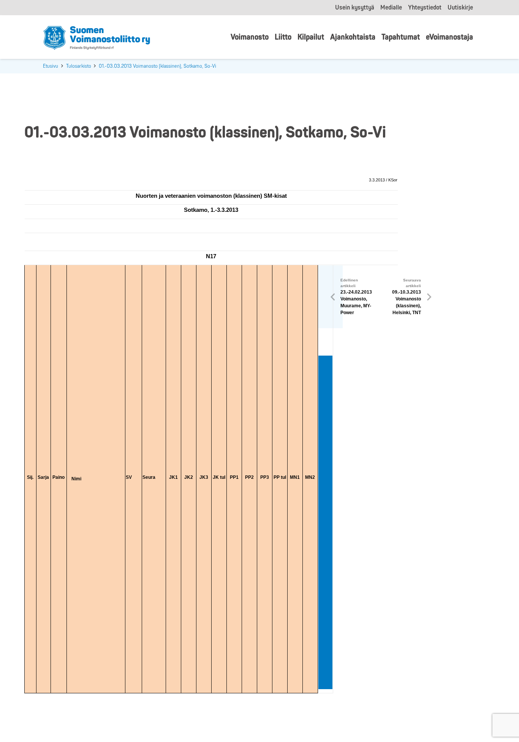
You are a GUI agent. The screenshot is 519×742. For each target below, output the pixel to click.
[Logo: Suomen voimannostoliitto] (96, 37)
